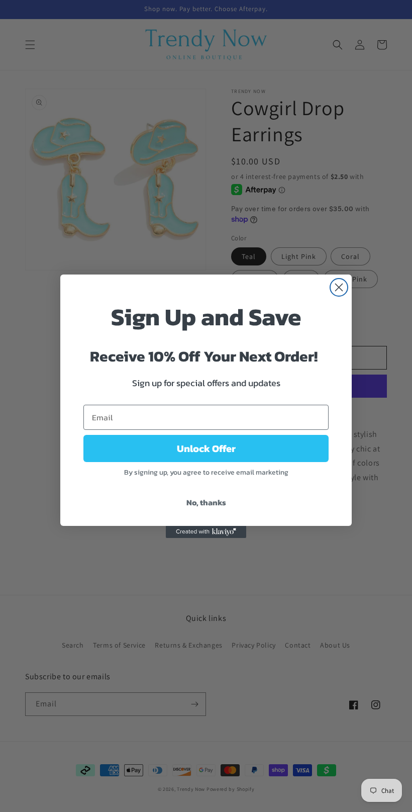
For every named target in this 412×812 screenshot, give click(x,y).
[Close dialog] (339, 287)
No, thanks (206, 502)
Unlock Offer (206, 448)
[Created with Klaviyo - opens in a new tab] (206, 532)
